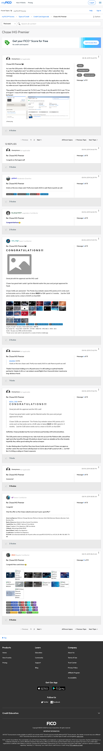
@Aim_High (13, 401)
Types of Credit (24, 17)
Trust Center (72, 663)
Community (39, 658)
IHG (79, 75)
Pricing (30, 3)
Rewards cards (89, 75)
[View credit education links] (99, 713)
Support (38, 663)
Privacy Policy (73, 668)
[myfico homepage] (6, 2)
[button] (98, 56)
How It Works (21, 3)
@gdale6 (12, 361)
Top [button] (5, 638)
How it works (6, 658)
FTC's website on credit (76, 745)
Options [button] (97, 17)
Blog (36, 668)
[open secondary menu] (100, 2)
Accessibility (72, 678)
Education (38, 653)
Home (4, 653)
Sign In (99, 11)
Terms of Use (72, 658)
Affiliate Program (74, 673)
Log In (92, 3)
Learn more (80, 736)
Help (91, 11)
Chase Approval (83, 70)
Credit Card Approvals (41, 17)
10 (84, 560)
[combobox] (59, 23)
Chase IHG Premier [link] (60, 17)
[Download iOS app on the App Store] (43, 688)
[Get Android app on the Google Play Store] (59, 688)
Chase (80, 65)
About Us (71, 653)
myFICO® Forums (20, 11)
